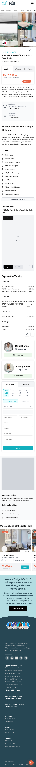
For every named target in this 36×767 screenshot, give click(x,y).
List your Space (10, 743)
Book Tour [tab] (10, 385)
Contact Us (8, 740)
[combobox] (18, 407)
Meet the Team (10, 718)
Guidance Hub (9, 732)
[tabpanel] (18, 78)
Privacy (7, 764)
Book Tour (18, 448)
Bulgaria (9, 10)
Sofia (15, 10)
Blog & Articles (9, 729)
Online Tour (25, 401)
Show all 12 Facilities (18, 199)
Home (2, 10)
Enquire (25, 567)
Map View (8, 267)
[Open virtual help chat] (31, 762)
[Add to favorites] (32, 334)
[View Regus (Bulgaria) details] (4, 43)
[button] (18, 29)
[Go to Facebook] (26, 658)
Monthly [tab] (7, 69)
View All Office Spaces (13, 698)
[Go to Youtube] (16, 658)
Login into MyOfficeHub (12, 746)
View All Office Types (12, 690)
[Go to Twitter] (12, 658)
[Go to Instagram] (7, 658)
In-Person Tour (11, 401)
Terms (14, 764)
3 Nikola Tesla (24, 10)
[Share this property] (27, 334)
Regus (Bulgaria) (9, 52)
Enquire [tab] (26, 385)
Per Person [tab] (28, 69)
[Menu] (32, 3)
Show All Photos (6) (29, 44)
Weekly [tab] (18, 69)
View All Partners (11, 706)
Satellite (18, 267)
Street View (28, 267)
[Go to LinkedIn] (21, 658)
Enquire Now (18, 609)
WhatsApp (19, 355)
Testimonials (9, 721)
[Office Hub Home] (8, 3)
